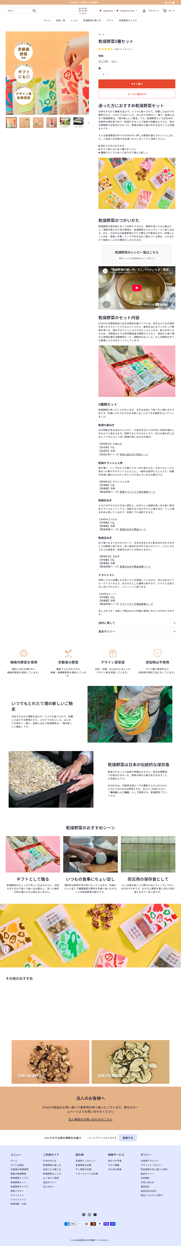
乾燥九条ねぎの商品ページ (134, 454)
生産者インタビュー (86, 1160)
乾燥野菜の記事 (83, 1164)
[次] (87, 122)
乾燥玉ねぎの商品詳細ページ (135, 566)
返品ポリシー (50, 1182)
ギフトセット (17, 1195)
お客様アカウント (150, 1160)
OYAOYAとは (49, 1160)
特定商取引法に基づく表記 (154, 1169)
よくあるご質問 (51, 1177)
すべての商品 (17, 1164)
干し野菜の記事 (83, 1169)
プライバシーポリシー (152, 1164)
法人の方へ (48, 1186)
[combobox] (22, 11)
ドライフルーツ (18, 1199)
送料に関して (106, 623)
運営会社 (145, 1186)
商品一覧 (60, 20)
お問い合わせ (147, 1182)
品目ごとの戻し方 (52, 1169)
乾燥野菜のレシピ (52, 1173)
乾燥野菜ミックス (19, 1177)
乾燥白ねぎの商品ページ (133, 529)
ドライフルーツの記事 (87, 1173)
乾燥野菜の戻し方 (92, 20)
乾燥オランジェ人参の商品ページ (137, 491)
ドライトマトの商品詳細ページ (136, 604)
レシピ (74, 20)
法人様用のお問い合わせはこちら (90, 1119)
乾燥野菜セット (18, 1182)
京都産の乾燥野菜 (19, 1169)
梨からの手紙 (115, 1160)
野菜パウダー (17, 1190)
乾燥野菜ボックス (128, 20)
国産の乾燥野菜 (18, 1173)
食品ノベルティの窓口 (152, 1195)
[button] (118, 10)
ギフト (110, 20)
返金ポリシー (106, 631)
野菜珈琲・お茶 (18, 1203)
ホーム (47, 20)
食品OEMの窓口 (149, 1190)
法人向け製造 (115, 1169)
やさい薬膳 (113, 1164)
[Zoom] (47, 73)
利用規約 (145, 1177)
